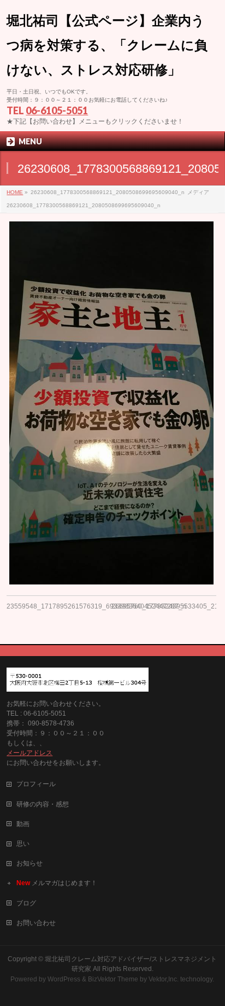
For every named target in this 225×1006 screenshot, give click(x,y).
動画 (22, 824)
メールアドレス (29, 753)
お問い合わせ (36, 923)
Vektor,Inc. (164, 979)
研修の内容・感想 (42, 804)
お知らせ (29, 863)
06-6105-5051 (57, 110)
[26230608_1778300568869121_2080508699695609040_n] (111, 402)
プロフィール (36, 784)
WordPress (64, 979)
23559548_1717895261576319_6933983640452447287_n (96, 606)
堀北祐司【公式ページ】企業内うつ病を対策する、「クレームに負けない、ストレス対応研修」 (107, 45)
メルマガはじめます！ (56, 883)
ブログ (26, 903)
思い (22, 843)
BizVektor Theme (113, 979)
